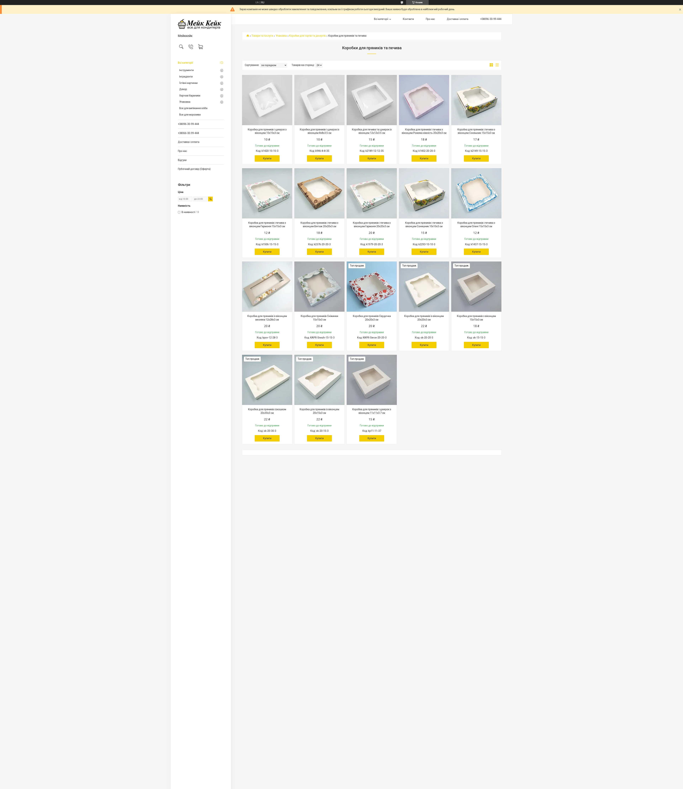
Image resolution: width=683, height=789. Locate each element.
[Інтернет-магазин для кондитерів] (201, 24)
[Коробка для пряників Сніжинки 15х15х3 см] (319, 287)
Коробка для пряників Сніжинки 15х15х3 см (319, 318)
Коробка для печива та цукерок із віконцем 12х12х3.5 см (372, 131)
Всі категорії (185, 62)
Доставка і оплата (188, 142)
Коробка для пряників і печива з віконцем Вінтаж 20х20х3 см (319, 224)
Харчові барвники (189, 95)
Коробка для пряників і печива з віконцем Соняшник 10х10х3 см (424, 224)
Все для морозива (190, 114)
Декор (183, 89)
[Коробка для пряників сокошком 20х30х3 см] (267, 380)
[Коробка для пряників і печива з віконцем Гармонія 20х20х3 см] (372, 193)
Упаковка (184, 101)
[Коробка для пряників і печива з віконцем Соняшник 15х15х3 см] (476, 100)
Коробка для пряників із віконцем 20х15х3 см (319, 411)
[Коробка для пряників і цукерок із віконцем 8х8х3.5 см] (319, 100)
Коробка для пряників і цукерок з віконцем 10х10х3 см (267, 131)
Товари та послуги (262, 35)
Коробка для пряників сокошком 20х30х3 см (267, 411)
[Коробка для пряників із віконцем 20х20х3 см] (424, 287)
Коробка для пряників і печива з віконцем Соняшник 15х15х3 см (476, 131)
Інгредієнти (186, 76)
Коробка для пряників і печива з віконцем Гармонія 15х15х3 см (267, 224)
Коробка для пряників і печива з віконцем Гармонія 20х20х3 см (372, 224)
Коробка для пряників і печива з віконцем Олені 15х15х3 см (476, 224)
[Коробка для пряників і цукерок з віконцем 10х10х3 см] (267, 100)
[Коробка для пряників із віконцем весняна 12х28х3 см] (267, 287)
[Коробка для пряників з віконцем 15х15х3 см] (476, 287)
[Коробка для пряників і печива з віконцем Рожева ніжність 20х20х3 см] (424, 100)
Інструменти (186, 70)
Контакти (408, 19)
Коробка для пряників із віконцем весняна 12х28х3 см (267, 318)
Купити (267, 158)
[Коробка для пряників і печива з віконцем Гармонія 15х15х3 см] (267, 193)
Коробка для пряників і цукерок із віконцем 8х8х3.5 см (319, 131)
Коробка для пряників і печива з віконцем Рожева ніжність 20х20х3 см (424, 131)
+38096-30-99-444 (188, 124)
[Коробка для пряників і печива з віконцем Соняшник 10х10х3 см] (424, 193)
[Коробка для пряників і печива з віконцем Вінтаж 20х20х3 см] (319, 193)
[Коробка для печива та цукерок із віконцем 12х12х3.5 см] (372, 100)
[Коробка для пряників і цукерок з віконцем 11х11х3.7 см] (372, 380)
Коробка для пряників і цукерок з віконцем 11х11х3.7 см (371, 411)
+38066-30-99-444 (188, 133)
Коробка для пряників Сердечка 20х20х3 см (372, 318)
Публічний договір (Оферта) (194, 169)
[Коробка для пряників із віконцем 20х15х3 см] (319, 380)
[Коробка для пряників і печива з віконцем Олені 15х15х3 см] (476, 193)
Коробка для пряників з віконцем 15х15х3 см (476, 318)
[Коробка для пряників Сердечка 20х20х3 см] (372, 287)
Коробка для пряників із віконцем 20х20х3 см (424, 318)
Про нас (182, 151)
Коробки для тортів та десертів (307, 35)
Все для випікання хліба (193, 108)
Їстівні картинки (188, 83)
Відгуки (182, 160)
